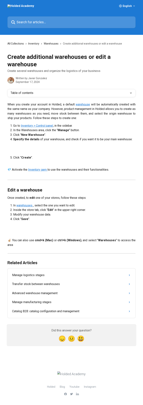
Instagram (90, 386)
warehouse (83, 104)
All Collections (15, 43)
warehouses (24, 205)
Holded (51, 386)
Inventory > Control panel (37, 125)
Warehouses (51, 43)
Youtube (74, 386)
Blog (62, 386)
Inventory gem (37, 169)
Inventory (33, 43)
